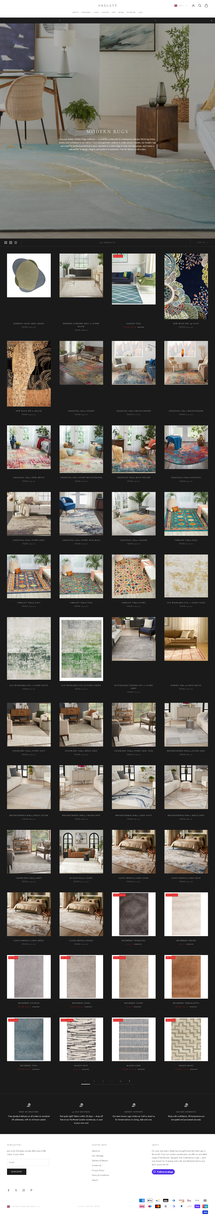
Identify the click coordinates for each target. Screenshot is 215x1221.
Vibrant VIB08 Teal (81, 603)
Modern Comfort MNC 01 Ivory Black (81, 324)
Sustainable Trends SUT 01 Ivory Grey (133, 686)
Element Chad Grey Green (28, 323)
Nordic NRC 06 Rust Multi (186, 685)
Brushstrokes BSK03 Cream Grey (81, 815)
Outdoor (131, 12)
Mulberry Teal (28, 1066)
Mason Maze (186, 1066)
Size (114, 12)
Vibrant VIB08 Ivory (134, 603)
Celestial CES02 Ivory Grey (29, 540)
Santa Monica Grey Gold (134, 878)
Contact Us (96, 1165)
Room (121, 12)
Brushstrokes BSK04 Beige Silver (29, 815)
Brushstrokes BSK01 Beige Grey (186, 815)
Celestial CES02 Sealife (133, 540)
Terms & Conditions (100, 1175)
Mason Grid (134, 1066)
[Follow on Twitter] (16, 1190)
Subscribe (16, 1171)
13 (121, 1081)
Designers (86, 12)
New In (75, 12)
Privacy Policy (98, 1170)
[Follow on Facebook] (8, 1190)
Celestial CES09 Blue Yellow (133, 477)
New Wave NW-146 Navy (186, 323)
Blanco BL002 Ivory (81, 878)
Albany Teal (133, 323)
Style (96, 12)
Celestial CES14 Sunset (81, 411)
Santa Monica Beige (81, 941)
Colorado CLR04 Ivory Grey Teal (133, 751)
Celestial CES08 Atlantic (186, 477)
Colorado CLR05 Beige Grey (81, 751)
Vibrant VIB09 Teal (186, 540)
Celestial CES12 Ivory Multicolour (81, 477)
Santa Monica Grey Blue (186, 878)
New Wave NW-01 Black (29, 411)
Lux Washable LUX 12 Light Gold (186, 603)
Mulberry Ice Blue (29, 1003)
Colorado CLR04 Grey (29, 878)
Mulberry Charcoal (134, 941)
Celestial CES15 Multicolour (186, 411)
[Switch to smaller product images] (10, 243)
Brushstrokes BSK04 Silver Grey (186, 751)
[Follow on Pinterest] (31, 1190)
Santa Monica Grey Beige (29, 941)
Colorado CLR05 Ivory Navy (28, 751)
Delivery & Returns (100, 1160)
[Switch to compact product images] (15, 243)
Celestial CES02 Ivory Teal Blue (81, 540)
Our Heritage (97, 1155)
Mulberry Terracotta (186, 1003)
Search (95, 1180)
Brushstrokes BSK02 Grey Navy (134, 815)
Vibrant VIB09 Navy (29, 603)
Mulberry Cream (186, 941)
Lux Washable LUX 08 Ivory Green (81, 685)
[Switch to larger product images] (5, 243)
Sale (141, 12)
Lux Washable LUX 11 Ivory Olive (29, 685)
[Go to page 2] (129, 1081)
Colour (105, 12)
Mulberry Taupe (133, 1003)
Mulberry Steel (81, 1003)
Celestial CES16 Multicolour (133, 411)
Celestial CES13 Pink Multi (29, 477)
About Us (96, 1150)
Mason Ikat (81, 1066)
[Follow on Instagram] (23, 1190)
